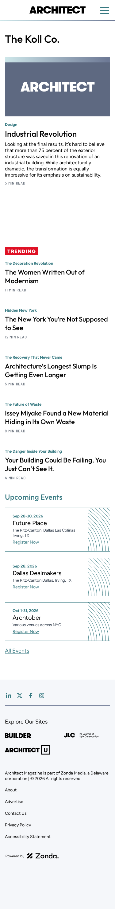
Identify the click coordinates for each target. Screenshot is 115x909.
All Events (17, 650)
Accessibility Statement (28, 836)
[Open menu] (104, 10)
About (11, 790)
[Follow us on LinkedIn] (8, 695)
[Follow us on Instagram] (41, 695)
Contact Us (16, 813)
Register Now (26, 542)
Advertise (14, 801)
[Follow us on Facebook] (30, 695)
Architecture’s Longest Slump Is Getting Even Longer (51, 370)
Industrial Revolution (41, 134)
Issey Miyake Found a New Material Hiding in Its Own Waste (57, 417)
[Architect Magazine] (57, 10)
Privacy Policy (18, 825)
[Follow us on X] (19, 695)
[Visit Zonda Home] (32, 856)
